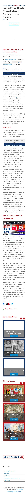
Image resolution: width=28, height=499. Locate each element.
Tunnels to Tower (7, 64)
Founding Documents (9, 471)
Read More (14, 336)
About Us (6, 473)
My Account (14, 24)
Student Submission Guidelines (12, 478)
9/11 (13, 62)
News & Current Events (14, 396)
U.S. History (14, 434)
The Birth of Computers (14, 352)
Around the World (14, 415)
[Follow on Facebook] (4, 26)
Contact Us (7, 480)
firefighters (18, 62)
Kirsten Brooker (10, 59)
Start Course (14, 400)
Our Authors (7, 475)
